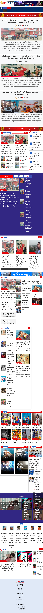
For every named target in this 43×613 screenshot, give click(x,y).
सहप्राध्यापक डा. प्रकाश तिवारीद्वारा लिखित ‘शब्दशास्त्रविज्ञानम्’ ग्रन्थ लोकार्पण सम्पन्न (21, 93)
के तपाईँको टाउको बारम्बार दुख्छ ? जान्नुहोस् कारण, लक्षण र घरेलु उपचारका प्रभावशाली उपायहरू (21, 465)
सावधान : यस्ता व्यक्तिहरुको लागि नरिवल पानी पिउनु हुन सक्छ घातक (7, 454)
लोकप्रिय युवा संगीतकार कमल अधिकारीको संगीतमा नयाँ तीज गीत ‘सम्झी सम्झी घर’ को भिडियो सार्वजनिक (21, 57)
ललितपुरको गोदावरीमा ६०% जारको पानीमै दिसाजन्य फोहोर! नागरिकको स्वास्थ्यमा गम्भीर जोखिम (21, 452)
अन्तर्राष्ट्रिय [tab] (26, 176)
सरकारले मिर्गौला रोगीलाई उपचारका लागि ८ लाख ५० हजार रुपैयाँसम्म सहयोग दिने (7, 466)
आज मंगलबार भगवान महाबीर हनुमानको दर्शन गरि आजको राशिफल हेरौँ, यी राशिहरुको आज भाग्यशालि (35, 146)
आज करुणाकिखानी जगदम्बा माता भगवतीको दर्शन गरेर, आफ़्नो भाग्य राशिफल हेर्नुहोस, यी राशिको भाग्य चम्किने (35, 165)
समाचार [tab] (7, 176)
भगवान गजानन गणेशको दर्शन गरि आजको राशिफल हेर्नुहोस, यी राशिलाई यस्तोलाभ (35, 155)
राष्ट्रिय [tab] (21, 176)
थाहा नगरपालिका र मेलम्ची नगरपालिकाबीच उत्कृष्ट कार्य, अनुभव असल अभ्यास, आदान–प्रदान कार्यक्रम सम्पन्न (21, 21)
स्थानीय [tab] (16, 176)
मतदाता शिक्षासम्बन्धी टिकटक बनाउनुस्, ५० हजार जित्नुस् (35, 137)
